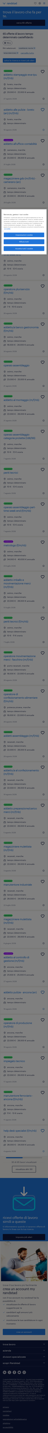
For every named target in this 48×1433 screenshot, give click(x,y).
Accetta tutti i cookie (24, 248)
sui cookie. (7, 229)
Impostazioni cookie (24, 235)
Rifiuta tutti (24, 242)
